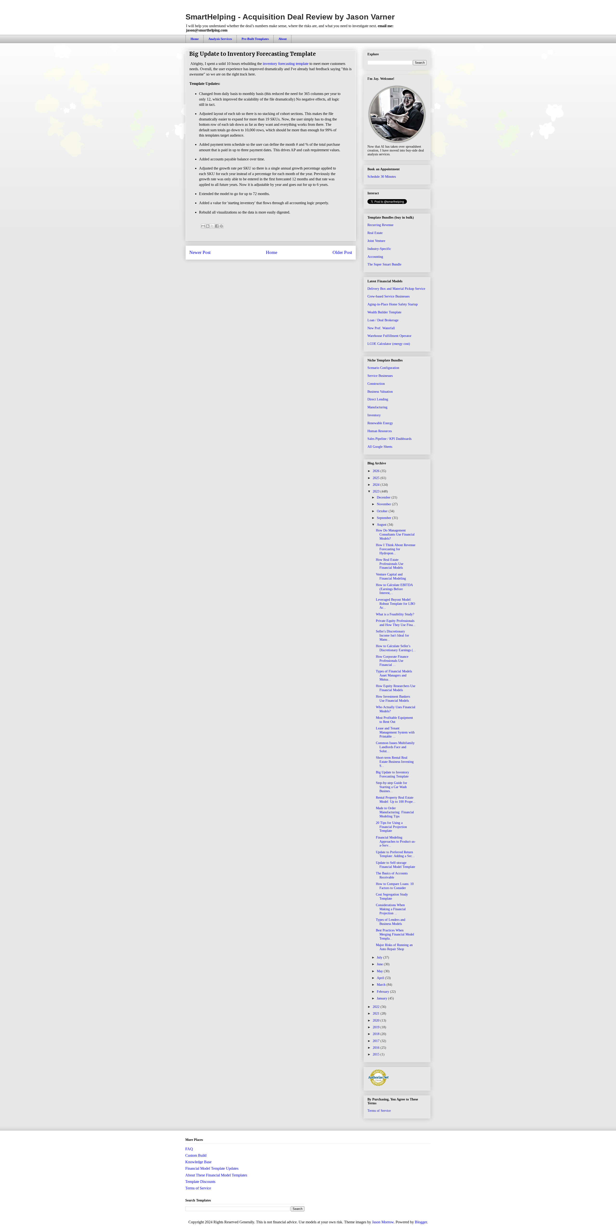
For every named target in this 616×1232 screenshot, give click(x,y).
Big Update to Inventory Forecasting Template (392, 774)
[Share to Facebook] (216, 226)
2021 (376, 1013)
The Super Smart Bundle (384, 264)
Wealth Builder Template (384, 312)
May (380, 971)
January (382, 998)
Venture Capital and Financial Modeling (391, 576)
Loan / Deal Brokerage (382, 320)
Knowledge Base (198, 1162)
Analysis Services (220, 39)
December (384, 497)
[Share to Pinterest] (221, 226)
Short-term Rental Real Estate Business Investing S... (395, 762)
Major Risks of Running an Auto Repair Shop (394, 947)
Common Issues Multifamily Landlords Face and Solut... (395, 747)
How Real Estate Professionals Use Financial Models (389, 564)
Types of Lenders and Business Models (390, 922)
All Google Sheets (379, 447)
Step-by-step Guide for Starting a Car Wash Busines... (391, 787)
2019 (376, 1027)
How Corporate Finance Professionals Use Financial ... (392, 661)
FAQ (189, 1149)
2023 (376, 491)
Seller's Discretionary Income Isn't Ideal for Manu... (392, 635)
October (383, 511)
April (381, 978)
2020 (376, 1020)
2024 (376, 484)
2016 (376, 1047)
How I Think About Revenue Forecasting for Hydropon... (395, 549)
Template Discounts (200, 1182)
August (382, 524)
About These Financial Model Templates (216, 1175)
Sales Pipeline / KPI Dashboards (389, 439)
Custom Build (195, 1155)
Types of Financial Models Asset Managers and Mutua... (394, 675)
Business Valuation (380, 391)
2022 (376, 1007)
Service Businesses (380, 376)
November (384, 504)
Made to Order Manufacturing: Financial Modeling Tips (395, 812)
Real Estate (375, 233)
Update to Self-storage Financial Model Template (395, 865)
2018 (376, 1034)
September (384, 518)
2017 (376, 1041)
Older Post (342, 252)
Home (195, 39)
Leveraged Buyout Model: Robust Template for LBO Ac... (395, 604)
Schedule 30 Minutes (381, 176)
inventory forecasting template (285, 64)
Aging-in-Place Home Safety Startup (392, 304)
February (383, 991)
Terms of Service (379, 1110)
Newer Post (200, 252)
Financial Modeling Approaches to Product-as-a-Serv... (396, 841)
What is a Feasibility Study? (395, 614)
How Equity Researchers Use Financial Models (395, 688)
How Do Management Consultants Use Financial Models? (395, 534)
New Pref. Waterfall (381, 328)
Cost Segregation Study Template (392, 896)
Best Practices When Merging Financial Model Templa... (395, 934)
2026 (376, 471)
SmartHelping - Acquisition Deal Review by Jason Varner (290, 17)
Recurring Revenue (380, 225)
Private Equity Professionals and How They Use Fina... (396, 623)
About (282, 39)
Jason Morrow (383, 1222)
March (381, 984)
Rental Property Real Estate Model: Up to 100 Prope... (396, 799)
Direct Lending (377, 399)
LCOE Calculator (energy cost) (388, 344)
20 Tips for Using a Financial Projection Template (391, 827)
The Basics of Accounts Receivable (392, 875)
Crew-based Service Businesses (388, 296)
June (380, 964)
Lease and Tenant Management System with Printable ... (395, 732)
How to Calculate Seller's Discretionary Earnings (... (396, 648)
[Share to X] (212, 226)
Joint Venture (376, 241)
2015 (376, 1054)
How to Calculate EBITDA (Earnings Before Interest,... (394, 589)
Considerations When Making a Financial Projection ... (391, 909)
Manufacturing (377, 407)
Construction (376, 383)
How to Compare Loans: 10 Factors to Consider (395, 886)
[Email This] (203, 226)
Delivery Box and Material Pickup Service (396, 289)
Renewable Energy (380, 423)
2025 (376, 478)
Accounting (375, 257)
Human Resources (379, 431)
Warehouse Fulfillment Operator (389, 336)
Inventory (374, 415)
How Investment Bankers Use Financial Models (393, 698)
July (380, 957)
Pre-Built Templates (255, 39)
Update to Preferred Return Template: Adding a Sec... (395, 854)
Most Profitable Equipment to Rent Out (394, 720)
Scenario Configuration (383, 368)
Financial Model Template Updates (211, 1168)
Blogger (421, 1222)
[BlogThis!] (207, 226)
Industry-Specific (379, 249)
